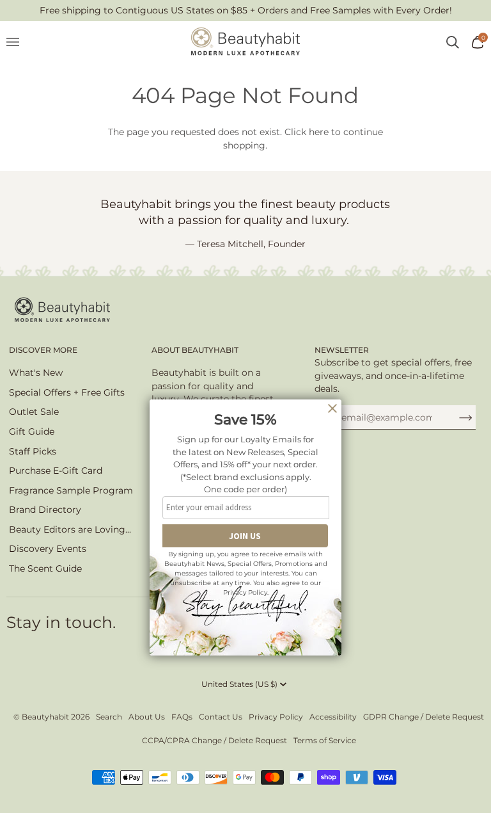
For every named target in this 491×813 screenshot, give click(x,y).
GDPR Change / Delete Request (423, 716)
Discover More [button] (43, 350)
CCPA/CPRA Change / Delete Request (214, 740)
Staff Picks (32, 451)
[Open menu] (19, 42)
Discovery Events (47, 548)
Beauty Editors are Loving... (70, 529)
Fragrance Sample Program (71, 490)
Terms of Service (324, 740)
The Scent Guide (45, 568)
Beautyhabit (45, 716)
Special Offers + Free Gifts (67, 392)
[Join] (455, 417)
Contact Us (220, 716)
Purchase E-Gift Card (55, 470)
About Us (147, 716)
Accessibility (333, 716)
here (319, 132)
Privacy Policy (276, 716)
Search (109, 716)
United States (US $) (239, 684)
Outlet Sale (34, 411)
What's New (36, 372)
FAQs (181, 716)
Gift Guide (31, 431)
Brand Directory (45, 509)
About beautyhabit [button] (195, 350)
